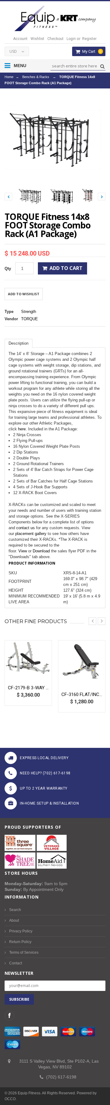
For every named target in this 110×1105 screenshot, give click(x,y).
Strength (28, 311)
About (14, 920)
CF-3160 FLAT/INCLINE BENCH (81, 694)
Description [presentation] (18, 343)
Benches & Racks (35, 77)
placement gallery (30, 533)
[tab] (18, 343)
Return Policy (20, 942)
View (22, 551)
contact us (25, 528)
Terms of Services (23, 952)
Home (9, 77)
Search (15, 910)
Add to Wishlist (23, 294)
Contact (15, 963)
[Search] (101, 66)
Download (41, 551)
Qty (8, 268)
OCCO (10, 1099)
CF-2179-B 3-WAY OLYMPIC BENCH (28, 688)
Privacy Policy (20, 931)
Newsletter (19, 973)
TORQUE (29, 319)
